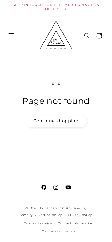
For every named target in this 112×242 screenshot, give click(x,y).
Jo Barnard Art (52, 208)
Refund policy (50, 215)
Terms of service (38, 223)
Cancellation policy (58, 231)
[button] (11, 36)
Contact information (76, 223)
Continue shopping (56, 120)
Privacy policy (80, 215)
